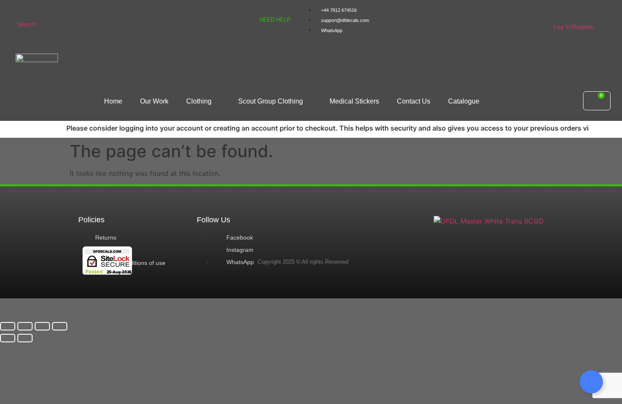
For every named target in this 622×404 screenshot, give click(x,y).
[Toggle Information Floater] (591, 381)
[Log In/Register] (558, 12)
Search (26, 24)
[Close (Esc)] (59, 326)
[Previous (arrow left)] (7, 338)
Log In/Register (573, 26)
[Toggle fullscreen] (25, 326)
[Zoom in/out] (7, 326)
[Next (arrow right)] (25, 338)
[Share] (42, 326)
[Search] (22, 9)
